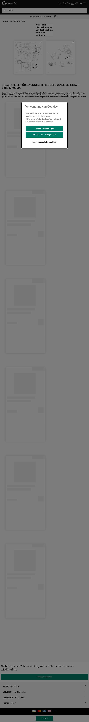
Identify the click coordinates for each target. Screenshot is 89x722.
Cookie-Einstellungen (44, 129)
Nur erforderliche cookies (44, 142)
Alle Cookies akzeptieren (44, 135)
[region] (44, 125)
